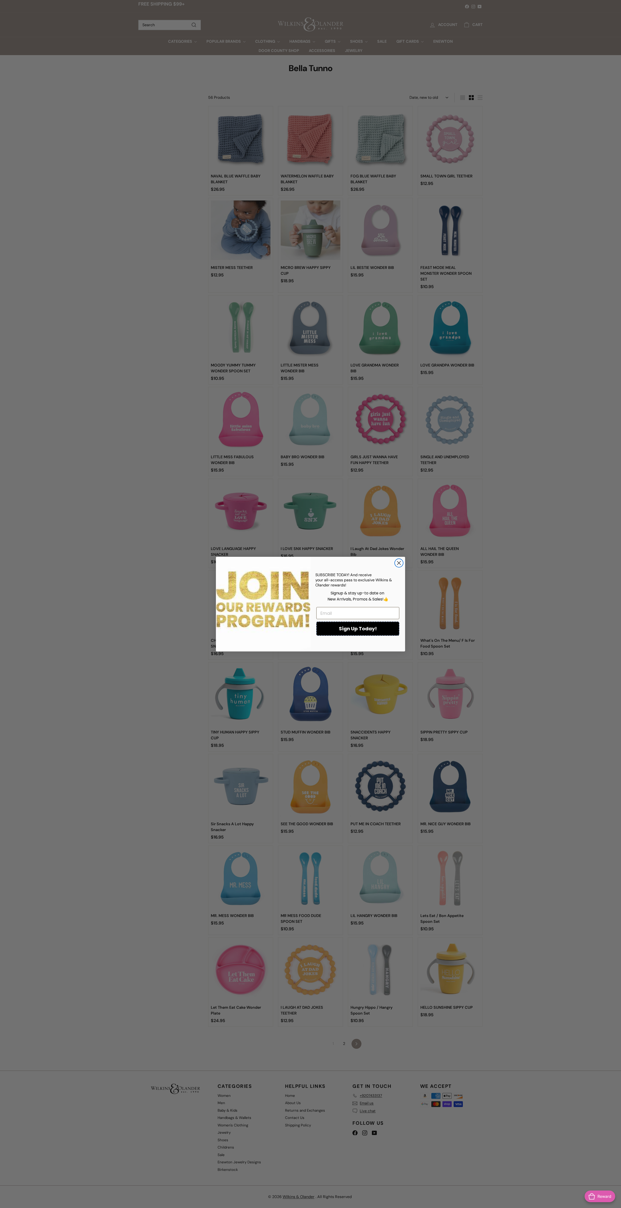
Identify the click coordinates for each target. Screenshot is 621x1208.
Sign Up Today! (358, 628)
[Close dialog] (399, 563)
